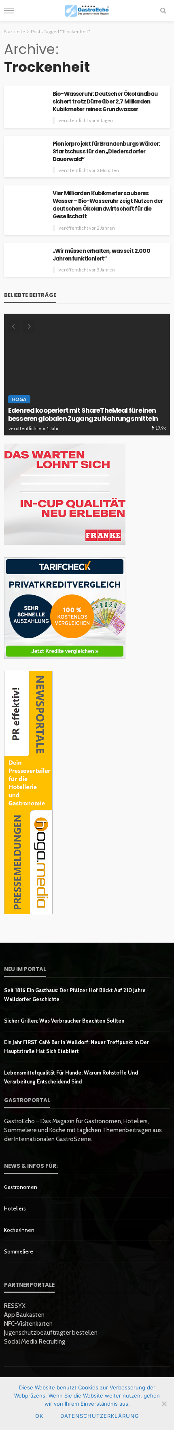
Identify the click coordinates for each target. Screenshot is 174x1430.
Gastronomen (20, 1187)
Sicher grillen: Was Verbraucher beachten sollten (64, 1020)
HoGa (19, 399)
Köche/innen (19, 1230)
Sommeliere (18, 1251)
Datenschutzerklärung (99, 1416)
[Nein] (164, 1404)
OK (39, 1416)
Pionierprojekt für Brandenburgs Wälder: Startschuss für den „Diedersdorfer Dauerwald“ (106, 151)
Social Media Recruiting (34, 1341)
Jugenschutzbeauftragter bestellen (51, 1332)
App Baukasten (24, 1314)
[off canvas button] (9, 10)
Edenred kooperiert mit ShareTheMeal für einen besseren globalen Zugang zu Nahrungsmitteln (83, 415)
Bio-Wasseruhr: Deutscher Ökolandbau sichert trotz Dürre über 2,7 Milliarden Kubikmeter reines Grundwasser (105, 101)
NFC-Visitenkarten (28, 1323)
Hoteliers (15, 1208)
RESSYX (14, 1305)
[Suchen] (163, 10)
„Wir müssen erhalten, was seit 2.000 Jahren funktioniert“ (101, 255)
